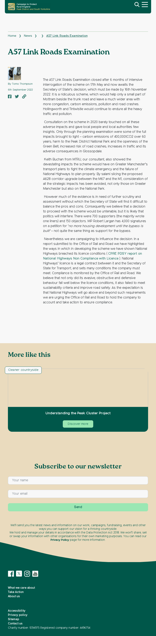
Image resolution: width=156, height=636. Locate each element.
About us (14, 596)
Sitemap (13, 619)
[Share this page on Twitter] (17, 97)
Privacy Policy (60, 540)
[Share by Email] (24, 97)
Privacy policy (17, 615)
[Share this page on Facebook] (10, 97)
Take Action (16, 592)
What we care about (21, 587)
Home (12, 35)
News (28, 35)
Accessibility (16, 610)
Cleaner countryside (23, 369)
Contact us (15, 623)
